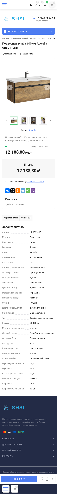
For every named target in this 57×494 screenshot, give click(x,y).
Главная (5, 38)
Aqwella (32, 130)
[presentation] (10, 87)
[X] (12, 190)
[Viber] (33, 190)
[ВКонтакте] (7, 190)
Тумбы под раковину (38, 38)
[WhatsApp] (28, 190)
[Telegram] (23, 190)
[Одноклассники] (17, 190)
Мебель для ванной (19, 38)
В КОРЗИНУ (19, 479)
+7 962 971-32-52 (45, 17)
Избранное (10, 54)
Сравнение (28, 54)
